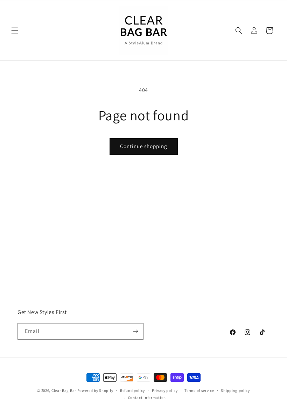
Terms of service (199, 390)
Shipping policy (235, 390)
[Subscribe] (135, 331)
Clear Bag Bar (63, 390)
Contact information (147, 397)
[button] (14, 30)
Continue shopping (143, 146)
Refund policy (132, 390)
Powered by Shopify (95, 390)
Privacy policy (165, 390)
